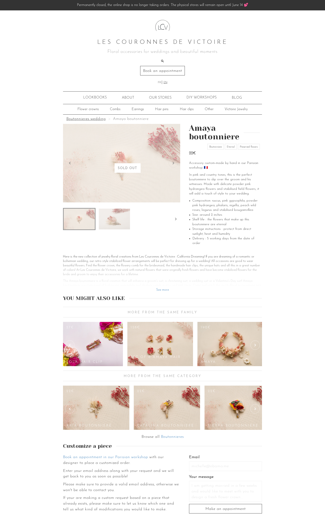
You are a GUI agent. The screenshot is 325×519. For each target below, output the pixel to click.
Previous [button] (70, 345)
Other (209, 109)
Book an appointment (162, 71)
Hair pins (161, 109)
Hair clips (187, 109)
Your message (201, 477)
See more (162, 290)
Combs (115, 109)
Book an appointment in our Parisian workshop (105, 457)
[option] (93, 344)
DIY (201, 97)
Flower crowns (88, 109)
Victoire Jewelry (236, 109)
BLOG (237, 98)
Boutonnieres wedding (86, 119)
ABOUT (128, 98)
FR (159, 82)
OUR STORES (160, 98)
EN (165, 82)
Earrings (138, 109)
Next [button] (255, 345)
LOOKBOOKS (95, 97)
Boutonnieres (172, 437)
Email (194, 457)
